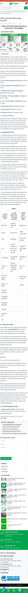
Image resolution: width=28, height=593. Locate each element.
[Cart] (26, 4)
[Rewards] (4, 589)
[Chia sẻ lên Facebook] (5, 418)
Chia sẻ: (2, 418)
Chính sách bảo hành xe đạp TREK (11, 426)
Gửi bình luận (6, 458)
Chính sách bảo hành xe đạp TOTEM (11, 431)
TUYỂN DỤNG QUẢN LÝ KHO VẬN (14, 524)
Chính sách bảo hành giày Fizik (10, 429)
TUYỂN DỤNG (4, 471)
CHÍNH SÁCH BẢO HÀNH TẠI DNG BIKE (12, 424)
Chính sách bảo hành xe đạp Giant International (14, 433)
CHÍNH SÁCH (4, 469)
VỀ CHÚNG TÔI (4, 466)
